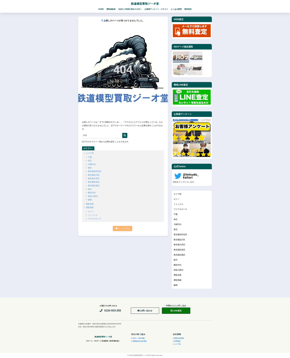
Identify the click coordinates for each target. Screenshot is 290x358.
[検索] (124, 135)
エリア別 (90, 153)
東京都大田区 (93, 178)
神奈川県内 (93, 196)
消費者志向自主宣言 (139, 341)
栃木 (90, 189)
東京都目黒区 (93, 186)
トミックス (93, 215)
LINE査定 (177, 311)
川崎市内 (92, 164)
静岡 (90, 200)
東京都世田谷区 (94, 171)
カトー (91, 211)
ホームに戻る (124, 228)
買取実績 (90, 207)
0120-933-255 (112, 310)
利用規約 (177, 341)
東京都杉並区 (93, 182)
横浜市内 (92, 193)
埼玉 (90, 161)
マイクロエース (94, 219)
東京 (90, 168)
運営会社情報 (179, 338)
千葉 (90, 157)
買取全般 (90, 204)
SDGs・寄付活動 (138, 338)
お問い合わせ (146, 311)
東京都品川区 (93, 175)
